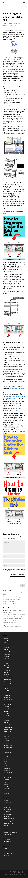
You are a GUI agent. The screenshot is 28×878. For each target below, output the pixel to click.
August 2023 (7, 709)
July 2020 (6, 784)
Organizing (5, 25)
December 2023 (8, 699)
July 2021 (6, 756)
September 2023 (8, 706)
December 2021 (8, 745)
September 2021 (8, 752)
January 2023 (7, 725)
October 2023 (7, 704)
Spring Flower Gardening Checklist (11, 599)
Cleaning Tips (7, 802)
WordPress (14, 876)
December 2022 (8, 727)
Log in (5, 848)
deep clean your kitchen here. (14, 389)
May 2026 (6, 642)
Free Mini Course (8, 812)
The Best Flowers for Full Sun (10, 603)
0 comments (13, 25)
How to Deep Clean (8, 823)
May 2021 (6, 761)
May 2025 (6, 665)
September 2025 (8, 656)
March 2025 (7, 670)
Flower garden (7, 809)
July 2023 (6, 711)
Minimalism (7, 828)
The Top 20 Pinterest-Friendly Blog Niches (13, 597)
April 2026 (6, 645)
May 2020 (6, 788)
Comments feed (8, 853)
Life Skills (6, 825)
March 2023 (7, 720)
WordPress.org (7, 855)
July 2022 (6, 738)
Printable (6, 837)
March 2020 (7, 793)
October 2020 (7, 777)
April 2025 (6, 668)
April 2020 (6, 791)
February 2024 (7, 695)
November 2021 (8, 747)
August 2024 (7, 686)
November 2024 (8, 679)
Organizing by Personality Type (11, 832)
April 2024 (6, 693)
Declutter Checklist (8, 805)
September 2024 (8, 683)
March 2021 (7, 766)
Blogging (6, 800)
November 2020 (8, 775)
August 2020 (7, 782)
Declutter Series (8, 807)
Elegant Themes (14, 874)
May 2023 (6, 715)
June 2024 (6, 690)
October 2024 (7, 681)
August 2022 (7, 736)
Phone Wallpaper (8, 834)
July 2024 (6, 688)
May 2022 (6, 743)
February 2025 (7, 672)
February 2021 (7, 768)
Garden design (7, 814)
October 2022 (7, 731)
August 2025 (7, 658)
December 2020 (8, 772)
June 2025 (6, 663)
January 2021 (7, 770)
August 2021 (7, 754)
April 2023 (6, 718)
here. (4, 123)
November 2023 (8, 702)
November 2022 (8, 729)
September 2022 (8, 734)
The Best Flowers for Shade (9, 601)
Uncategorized (7, 841)
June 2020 (6, 786)
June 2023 (6, 713)
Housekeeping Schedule (10, 821)
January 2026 (7, 651)
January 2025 (7, 674)
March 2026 (7, 647)
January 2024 (7, 697)
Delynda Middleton (9, 23)
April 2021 (6, 763)
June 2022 (6, 740)
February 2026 (7, 649)
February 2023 (7, 722)
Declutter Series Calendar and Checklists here (14, 397)
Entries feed (7, 851)
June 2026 (6, 640)
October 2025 (7, 654)
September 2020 (8, 779)
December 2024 (8, 677)
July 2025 (6, 661)
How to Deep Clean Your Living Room (16, 614)
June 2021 (6, 759)
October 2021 (7, 750)
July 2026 (6, 638)
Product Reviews (8, 839)
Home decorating (8, 816)
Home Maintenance (9, 818)
